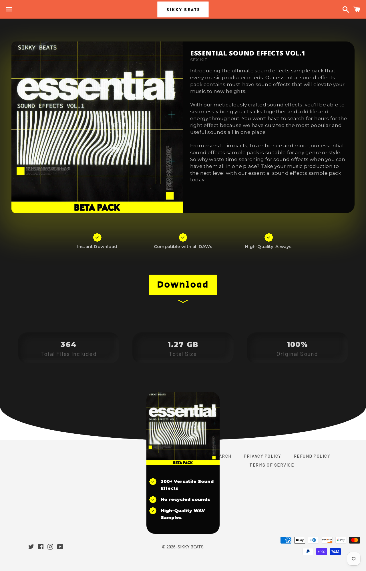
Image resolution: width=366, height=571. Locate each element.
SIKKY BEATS (191, 546)
